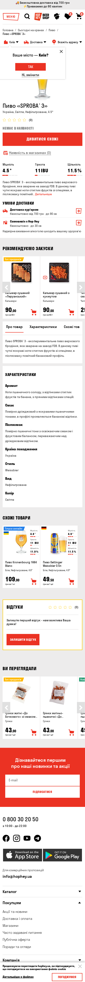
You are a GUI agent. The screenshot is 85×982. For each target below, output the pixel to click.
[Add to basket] (33, 312)
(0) (31, 120)
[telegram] (37, 838)
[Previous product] (6, 287)
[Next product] (81, 287)
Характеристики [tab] (43, 326)
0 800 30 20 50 (20, 819)
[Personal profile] (56, 16)
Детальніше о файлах (18, 977)
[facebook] (6, 838)
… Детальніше (42, 194)
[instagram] (16, 838)
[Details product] (21, 272)
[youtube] (27, 838)
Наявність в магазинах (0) (30, 153)
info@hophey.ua (17, 876)
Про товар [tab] (14, 326)
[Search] (27, 16)
